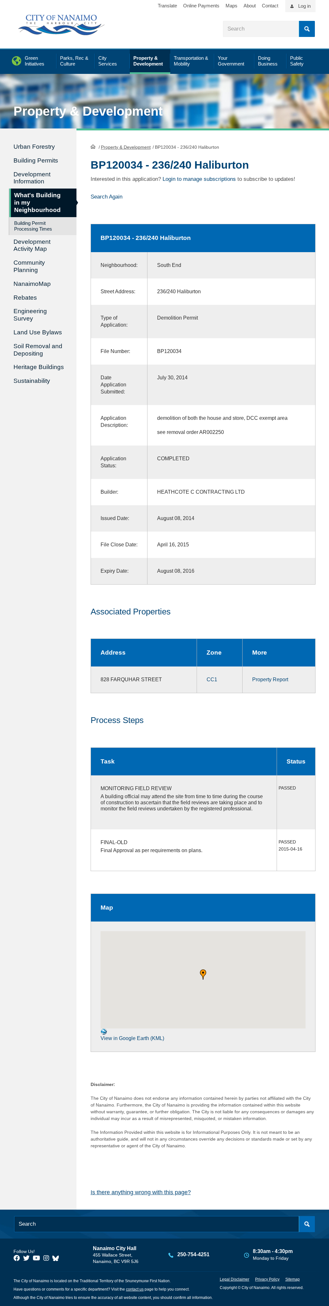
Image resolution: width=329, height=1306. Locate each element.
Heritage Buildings (38, 367)
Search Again (106, 197)
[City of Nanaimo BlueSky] (57, 1258)
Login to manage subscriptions (199, 179)
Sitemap (292, 1279)
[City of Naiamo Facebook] (16, 1258)
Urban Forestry (34, 146)
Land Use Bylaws (37, 332)
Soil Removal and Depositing (37, 350)
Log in (304, 6)
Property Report (270, 679)
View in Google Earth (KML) (132, 1038)
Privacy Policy (267, 1279)
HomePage (93, 146)
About (250, 5)
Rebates (25, 297)
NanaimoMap (32, 283)
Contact (270, 5)
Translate (167, 5)
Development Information (31, 178)
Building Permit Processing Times (33, 226)
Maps (231, 5)
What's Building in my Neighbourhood (37, 202)
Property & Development (126, 147)
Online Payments (201, 5)
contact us (135, 1289)
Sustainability (31, 380)
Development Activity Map (31, 245)
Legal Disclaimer (234, 1279)
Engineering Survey (30, 315)
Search (307, 29)
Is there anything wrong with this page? (141, 1192)
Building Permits (35, 160)
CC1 (212, 679)
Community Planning (29, 266)
